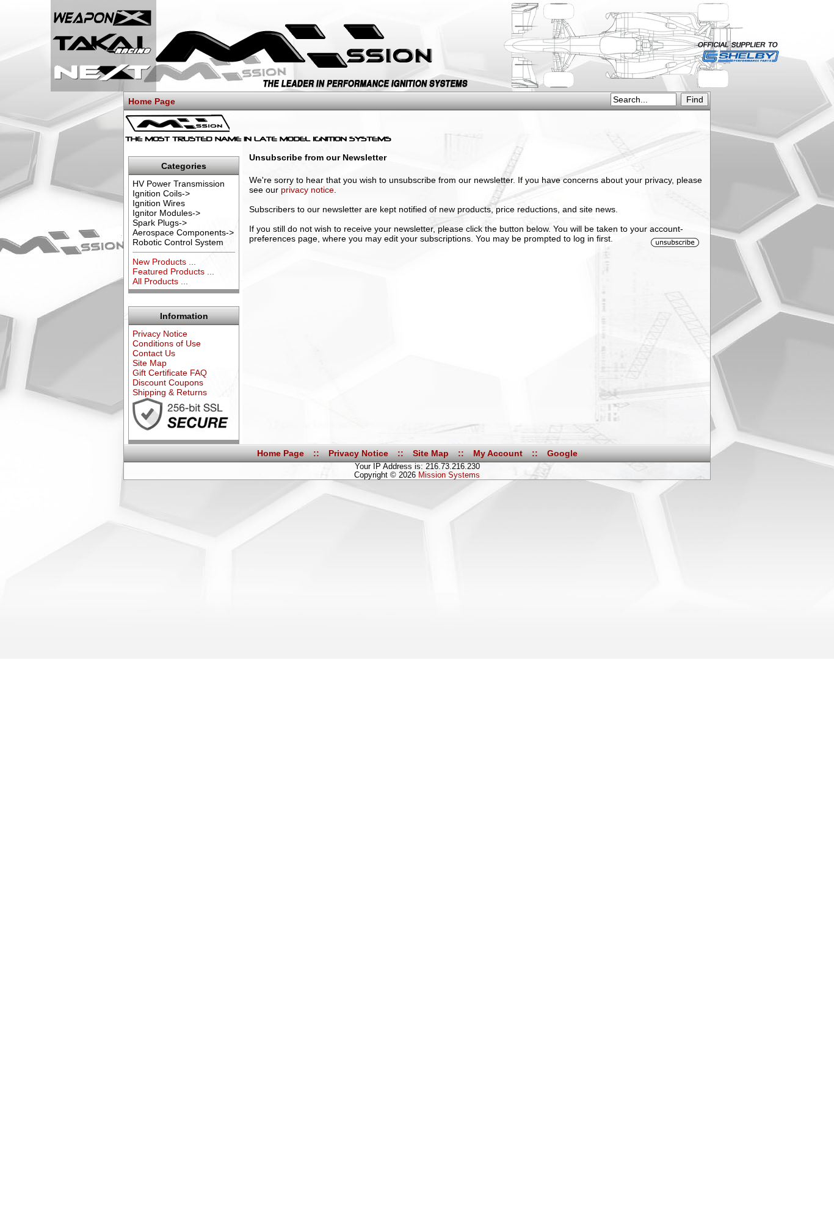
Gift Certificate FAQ (169, 373)
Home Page (151, 101)
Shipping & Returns (169, 392)
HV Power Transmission (178, 183)
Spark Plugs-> (159, 223)
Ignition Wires (158, 203)
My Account (498, 453)
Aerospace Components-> (183, 232)
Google (562, 453)
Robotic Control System (177, 242)
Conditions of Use (166, 343)
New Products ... (164, 262)
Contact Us (153, 353)
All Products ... (160, 281)
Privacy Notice (159, 334)
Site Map (149, 363)
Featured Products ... (173, 271)
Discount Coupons (167, 382)
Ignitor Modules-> (166, 213)
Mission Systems (449, 475)
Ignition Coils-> (161, 193)
